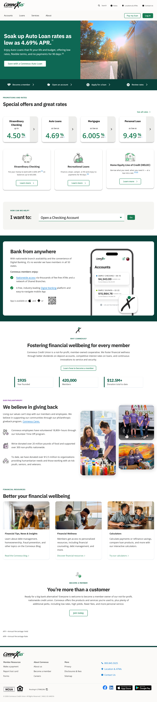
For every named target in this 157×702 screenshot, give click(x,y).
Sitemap (68, 676)
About (48, 15)
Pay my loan (132, 15)
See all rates (143, 112)
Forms (6, 676)
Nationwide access (26, 277)
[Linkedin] (111, 688)
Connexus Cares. (31, 421)
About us (38, 666)
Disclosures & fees (73, 671)
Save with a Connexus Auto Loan (25, 63)
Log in (148, 15)
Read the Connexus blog (16, 555)
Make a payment (11, 666)
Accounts (8, 15)
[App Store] (124, 689)
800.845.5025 (111, 663)
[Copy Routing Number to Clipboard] (47, 689)
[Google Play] (143, 689)
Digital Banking (48, 287)
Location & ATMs (113, 668)
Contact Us (110, 674)
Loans (22, 15)
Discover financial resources (70, 555)
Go (131, 217)
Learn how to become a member (78, 368)
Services (35, 15)
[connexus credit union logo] (14, 5)
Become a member (42, 671)
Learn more (25, 183)
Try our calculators (118, 555)
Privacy (68, 666)
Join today (78, 612)
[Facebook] (105, 688)
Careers (37, 676)
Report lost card (10, 671)
